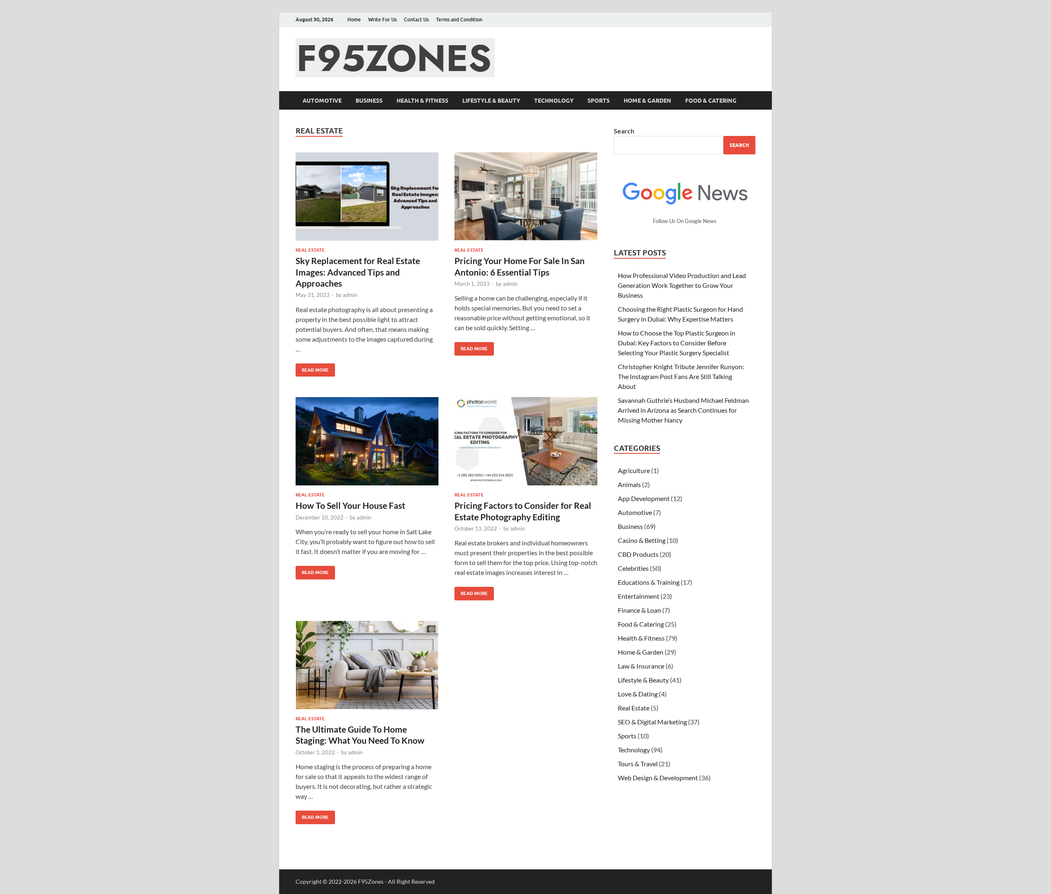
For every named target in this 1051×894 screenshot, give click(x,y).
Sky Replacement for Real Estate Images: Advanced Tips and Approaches (358, 271)
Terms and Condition (459, 19)
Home (354, 19)
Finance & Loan (639, 610)
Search (624, 131)
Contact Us (416, 19)
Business (369, 100)
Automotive (322, 100)
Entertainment (638, 596)
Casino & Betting (641, 540)
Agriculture (634, 470)
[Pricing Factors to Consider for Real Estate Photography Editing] (525, 441)
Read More (312, 368)
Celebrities (633, 568)
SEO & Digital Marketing (652, 722)
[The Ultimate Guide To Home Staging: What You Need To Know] (367, 665)
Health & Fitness (422, 100)
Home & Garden (647, 100)
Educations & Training (648, 582)
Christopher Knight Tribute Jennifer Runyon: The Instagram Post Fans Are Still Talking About (681, 376)
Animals (629, 484)
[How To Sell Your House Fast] (367, 441)
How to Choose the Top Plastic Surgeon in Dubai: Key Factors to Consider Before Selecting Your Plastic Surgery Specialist (676, 342)
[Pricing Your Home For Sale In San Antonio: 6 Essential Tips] (525, 196)
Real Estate (310, 250)
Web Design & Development (658, 777)
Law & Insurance (641, 666)
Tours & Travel (638, 764)
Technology (554, 100)
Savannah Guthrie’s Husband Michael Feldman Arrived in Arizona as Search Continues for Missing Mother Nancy (683, 410)
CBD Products (638, 554)
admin (350, 295)
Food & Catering (711, 100)
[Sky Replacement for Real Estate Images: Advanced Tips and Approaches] (367, 196)
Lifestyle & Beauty (491, 100)
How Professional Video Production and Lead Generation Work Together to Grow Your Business (682, 285)
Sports (598, 100)
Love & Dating (638, 694)
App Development (644, 498)
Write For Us (382, 19)
